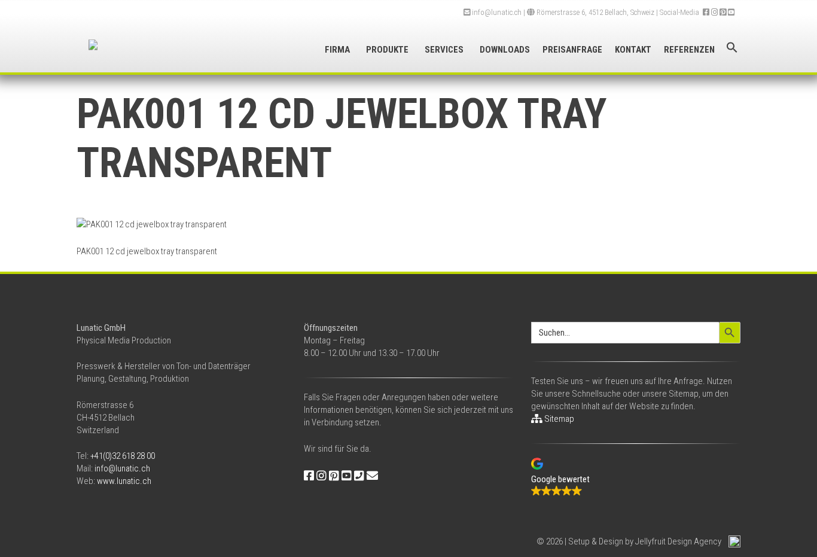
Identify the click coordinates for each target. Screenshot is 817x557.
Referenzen (689, 49)
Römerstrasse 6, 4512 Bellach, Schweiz (594, 12)
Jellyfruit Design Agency (678, 541)
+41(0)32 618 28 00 (122, 456)
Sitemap (558, 418)
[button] (732, 47)
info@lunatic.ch (496, 12)
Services (444, 49)
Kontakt (633, 49)
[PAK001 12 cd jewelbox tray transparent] (152, 224)
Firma (337, 49)
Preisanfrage (572, 49)
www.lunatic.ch (124, 481)
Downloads (505, 49)
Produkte (387, 49)
